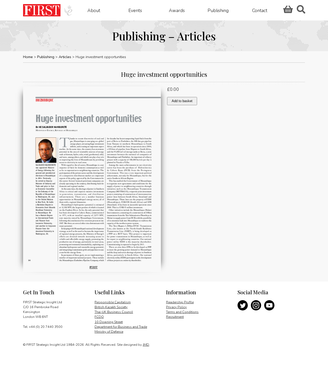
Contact (259, 10)
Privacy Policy (176, 307)
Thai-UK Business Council (114, 312)
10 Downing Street (109, 322)
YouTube (269, 305)
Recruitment (175, 317)
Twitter (243, 305)
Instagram (256, 305)
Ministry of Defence (109, 331)
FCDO (99, 317)
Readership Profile (180, 302)
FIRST (41, 10)
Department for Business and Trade (121, 326)
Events (135, 10)
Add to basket (182, 101)
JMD (146, 344)
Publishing (218, 10)
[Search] (301, 11)
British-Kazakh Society (111, 307)
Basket (287, 11)
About (93, 10)
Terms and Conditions (182, 312)
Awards (177, 10)
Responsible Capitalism (113, 302)
